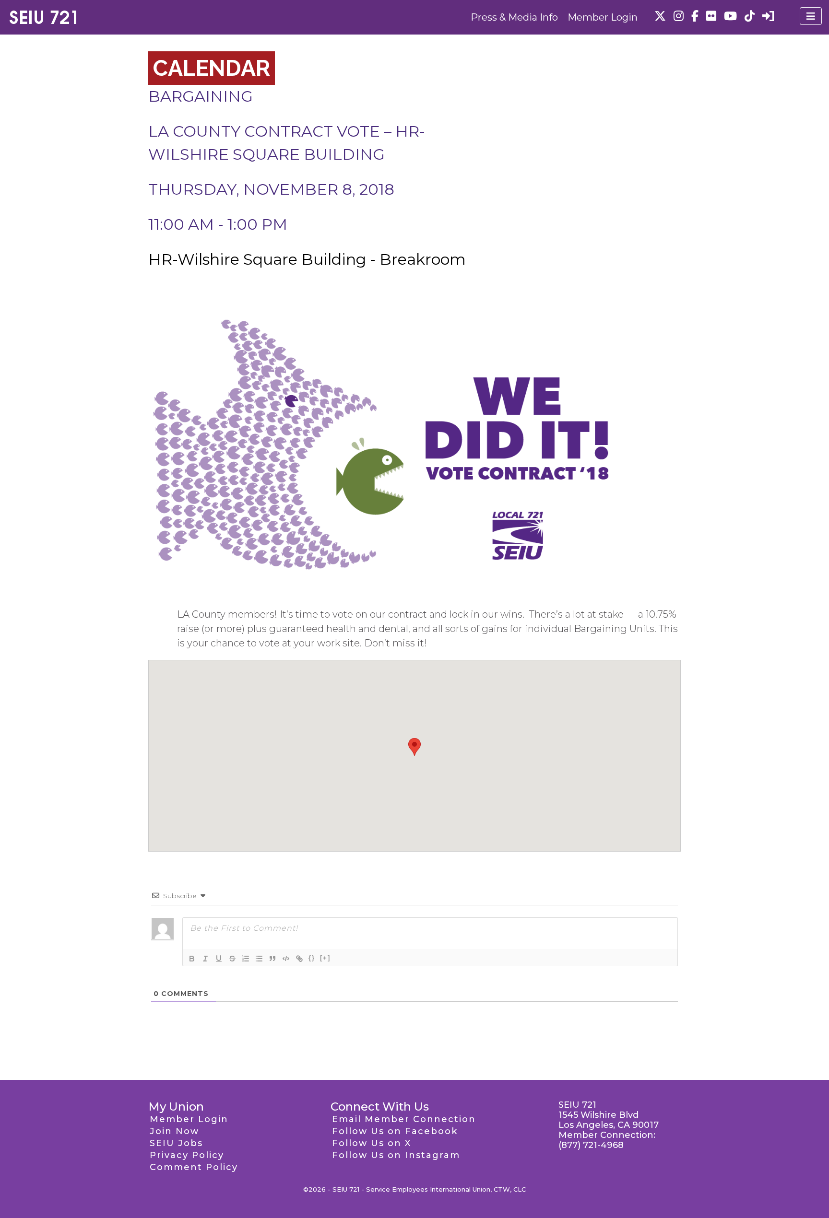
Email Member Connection (404, 1119)
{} (311, 957)
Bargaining (200, 96)
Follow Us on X (371, 1143)
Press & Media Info (514, 17)
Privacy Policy (187, 1155)
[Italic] (205, 958)
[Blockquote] (272, 958)
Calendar (211, 68)
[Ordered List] (245, 958)
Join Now (174, 1131)
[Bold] (192, 958)
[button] (414, 747)
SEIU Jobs (176, 1143)
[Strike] (232, 958)
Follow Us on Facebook (395, 1131)
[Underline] (218, 958)
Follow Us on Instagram (396, 1155)
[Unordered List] (259, 958)
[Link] (299, 958)
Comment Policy (194, 1167)
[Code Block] (286, 958)
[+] (325, 957)
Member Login (603, 17)
